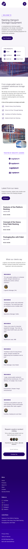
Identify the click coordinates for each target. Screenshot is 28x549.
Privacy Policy (5, 533)
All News (5, 198)
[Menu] (24, 4)
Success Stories (6, 491)
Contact (4, 489)
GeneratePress (10, 541)
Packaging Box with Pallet (8, 522)
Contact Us (14, 454)
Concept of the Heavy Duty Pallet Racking (12, 520)
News (3, 487)
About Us (4, 485)
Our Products (7, 38)
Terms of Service (6, 536)
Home (3, 480)
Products (4, 482)
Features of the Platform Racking (10, 518)
